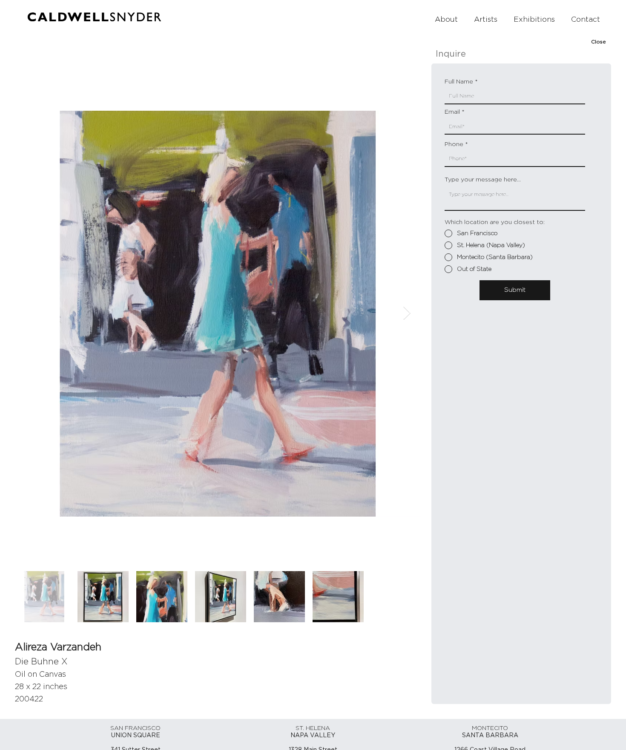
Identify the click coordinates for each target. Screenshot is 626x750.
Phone (454, 144)
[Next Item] (406, 313)
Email (452, 112)
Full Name (459, 82)
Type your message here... (483, 180)
